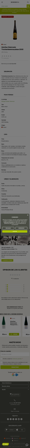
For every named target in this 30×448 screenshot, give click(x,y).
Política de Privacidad (8, 222)
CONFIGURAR (21, 228)
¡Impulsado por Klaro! (23, 234)
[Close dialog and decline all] (28, 215)
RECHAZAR (8, 228)
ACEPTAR (15, 231)
